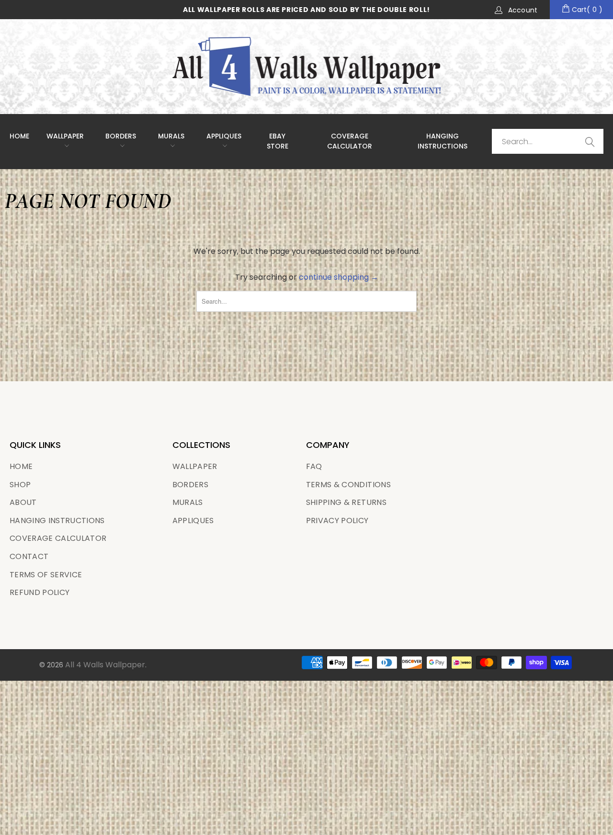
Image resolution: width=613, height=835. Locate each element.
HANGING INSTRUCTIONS (442, 141)
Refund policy (39, 592)
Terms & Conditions (348, 484)
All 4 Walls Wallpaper (105, 664)
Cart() (586, 9)
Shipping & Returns (346, 502)
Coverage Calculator (58, 538)
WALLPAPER (65, 136)
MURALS (171, 136)
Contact (29, 556)
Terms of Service (46, 574)
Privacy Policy (337, 520)
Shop (20, 484)
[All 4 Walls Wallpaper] (306, 66)
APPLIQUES (223, 136)
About (23, 502)
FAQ (314, 466)
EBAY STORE (277, 141)
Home (19, 136)
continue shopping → (338, 277)
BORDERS (190, 484)
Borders (120, 136)
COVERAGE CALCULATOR (349, 141)
